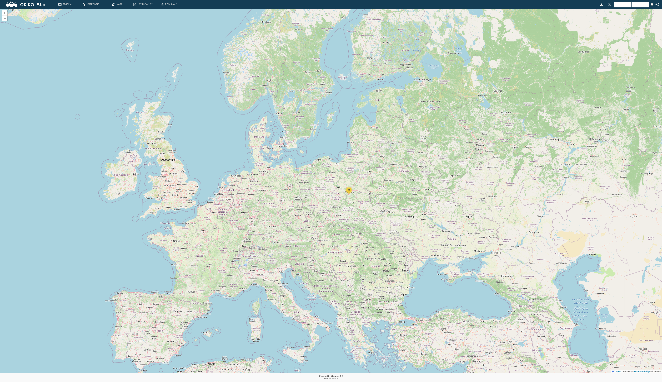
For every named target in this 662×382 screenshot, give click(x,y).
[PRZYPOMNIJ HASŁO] (609, 4)
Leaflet (617, 371)
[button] (348, 190)
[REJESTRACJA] (601, 4)
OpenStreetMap (642, 371)
